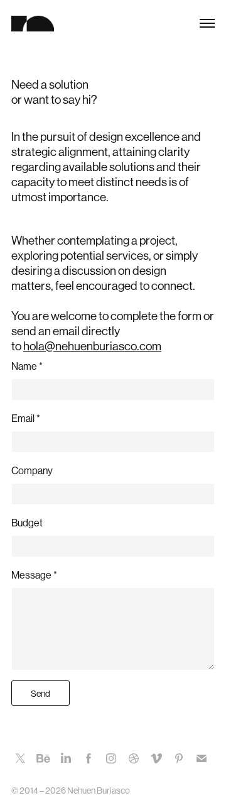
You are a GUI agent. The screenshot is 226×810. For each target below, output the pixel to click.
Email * (25, 418)
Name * (27, 366)
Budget (27, 523)
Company (32, 471)
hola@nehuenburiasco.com (92, 346)
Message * (34, 575)
